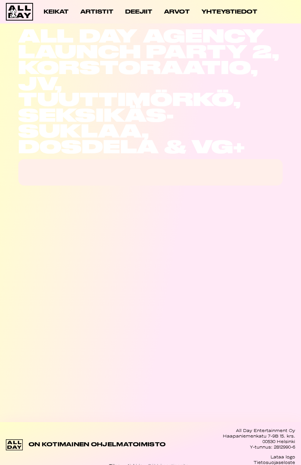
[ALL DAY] (20, 12)
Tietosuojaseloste (274, 462)
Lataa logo (283, 456)
